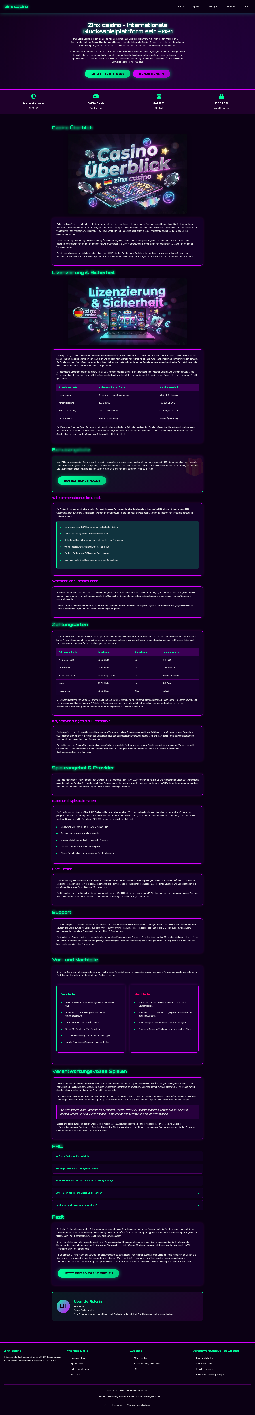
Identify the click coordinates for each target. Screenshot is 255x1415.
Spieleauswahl (77, 1363)
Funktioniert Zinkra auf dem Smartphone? (76, 1205)
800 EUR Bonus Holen (82, 480)
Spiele (196, 6)
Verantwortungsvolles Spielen (139, 1405)
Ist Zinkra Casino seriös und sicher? (73, 1156)
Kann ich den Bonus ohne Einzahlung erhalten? (78, 1193)
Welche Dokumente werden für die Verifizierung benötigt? (84, 1180)
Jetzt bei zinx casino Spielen (88, 1273)
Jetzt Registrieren (107, 73)
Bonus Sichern (151, 73)
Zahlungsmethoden (80, 1369)
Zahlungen (212, 6)
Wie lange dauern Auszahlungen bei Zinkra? (77, 1168)
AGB (106, 1405)
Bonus (181, 6)
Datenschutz (117, 1405)
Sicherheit (231, 6)
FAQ (247, 6)
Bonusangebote (78, 1358)
